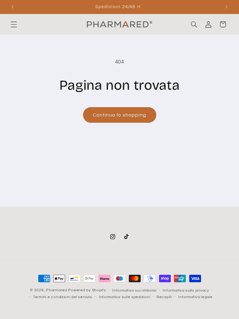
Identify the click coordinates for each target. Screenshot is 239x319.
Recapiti (164, 297)
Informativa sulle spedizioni (124, 297)
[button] (14, 24)
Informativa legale (195, 297)
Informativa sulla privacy (186, 290)
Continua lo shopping (119, 114)
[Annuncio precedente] (12, 7)
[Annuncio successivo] (226, 7)
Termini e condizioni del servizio (62, 297)
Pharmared (56, 290)
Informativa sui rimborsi (134, 290)
